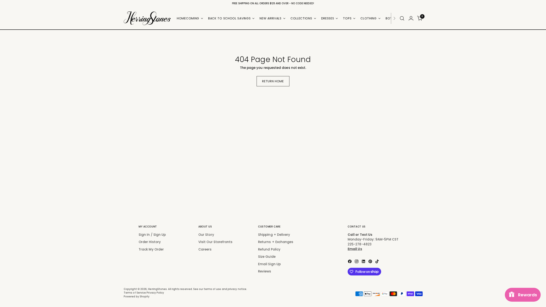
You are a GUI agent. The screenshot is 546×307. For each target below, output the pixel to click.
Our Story (206, 234)
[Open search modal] (402, 18)
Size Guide (267, 256)
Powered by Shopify (137, 296)
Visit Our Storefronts (215, 242)
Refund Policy (269, 249)
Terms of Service (135, 292)
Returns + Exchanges (275, 242)
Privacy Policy (155, 292)
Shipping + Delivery (274, 234)
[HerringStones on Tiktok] (377, 262)
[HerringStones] (147, 18)
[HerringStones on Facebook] (350, 262)
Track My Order (151, 249)
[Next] (394, 18)
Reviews (264, 271)
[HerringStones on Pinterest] (370, 262)
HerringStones (157, 289)
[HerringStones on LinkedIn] (363, 262)
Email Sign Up (269, 264)
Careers (205, 249)
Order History (150, 242)
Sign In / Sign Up (152, 234)
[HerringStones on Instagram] (357, 262)
